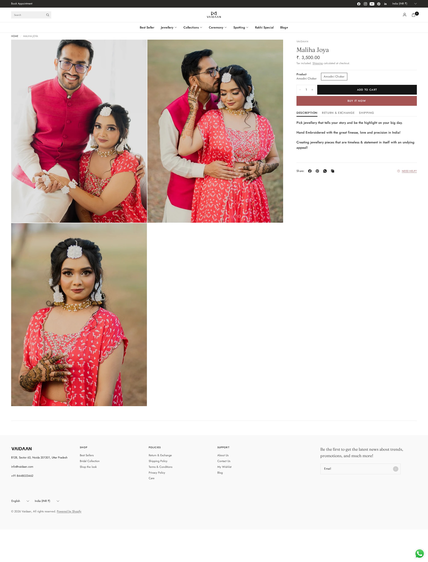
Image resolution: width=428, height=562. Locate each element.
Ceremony (216, 27)
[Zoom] (137, 49)
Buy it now (357, 101)
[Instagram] (365, 3)
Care (151, 478)
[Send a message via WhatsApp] (420, 554)
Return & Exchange (160, 455)
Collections (191, 27)
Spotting (239, 27)
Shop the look (88, 467)
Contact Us (223, 461)
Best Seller (147, 27)
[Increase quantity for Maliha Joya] (312, 89)
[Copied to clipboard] (333, 171)
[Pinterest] (378, 3)
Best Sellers (87, 455)
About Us (222, 455)
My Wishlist (224, 467)
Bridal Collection (90, 461)
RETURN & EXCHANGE (338, 113)
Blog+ (284, 27)
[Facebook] (358, 3)
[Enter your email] (395, 469)
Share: (300, 170)
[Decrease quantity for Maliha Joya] (300, 89)
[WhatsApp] (326, 171)
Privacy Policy (157, 472)
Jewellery (167, 27)
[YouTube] (372, 3)
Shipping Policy (158, 461)
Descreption (306, 113)
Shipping (318, 63)
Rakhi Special (264, 27)
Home (14, 36)
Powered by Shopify (69, 511)
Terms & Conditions (160, 467)
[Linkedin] (385, 3)
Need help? (409, 171)
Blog (220, 472)
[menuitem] (21, 3)
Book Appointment (21, 4)
